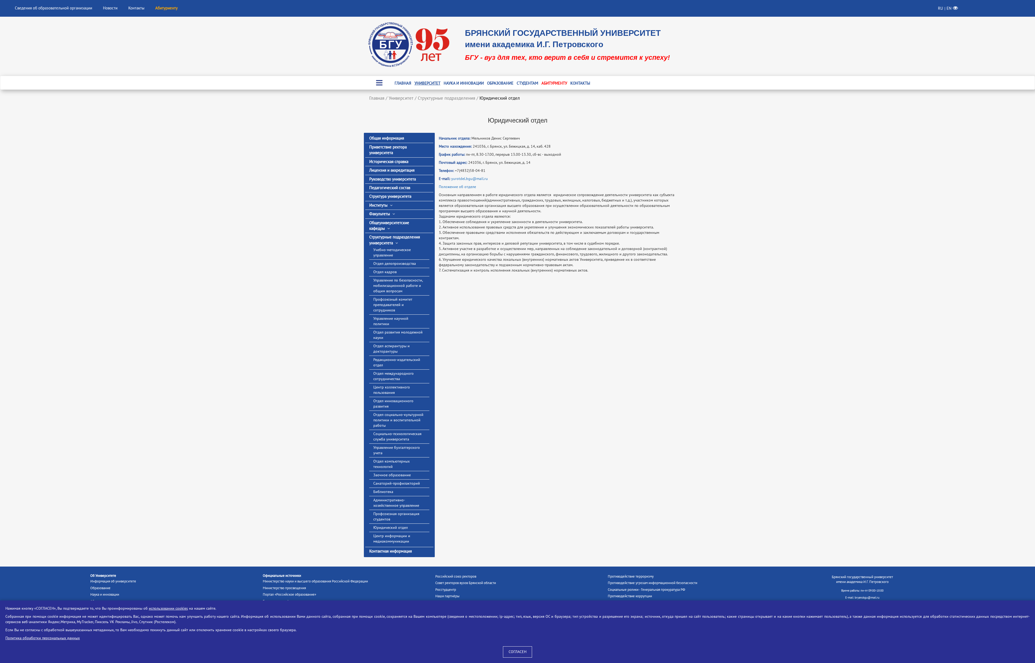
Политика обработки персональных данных (42, 638)
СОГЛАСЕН (517, 652)
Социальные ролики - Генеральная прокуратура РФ (646, 590)
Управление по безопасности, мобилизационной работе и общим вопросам (398, 285)
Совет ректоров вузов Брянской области (465, 583)
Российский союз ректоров (455, 576)
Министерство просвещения (284, 588)
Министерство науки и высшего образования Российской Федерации (315, 581)
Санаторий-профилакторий (396, 483)
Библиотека (383, 492)
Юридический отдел (390, 527)
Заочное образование (392, 475)
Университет (427, 83)
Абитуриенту (554, 83)
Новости (110, 8)
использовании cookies (168, 608)
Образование (500, 83)
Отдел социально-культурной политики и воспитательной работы (398, 420)
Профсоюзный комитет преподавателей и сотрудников (392, 305)
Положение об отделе (457, 187)
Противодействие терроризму (631, 576)
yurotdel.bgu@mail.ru (469, 178)
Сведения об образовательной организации (53, 8)
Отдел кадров (385, 272)
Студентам (527, 83)
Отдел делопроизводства (394, 263)
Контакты (136, 8)
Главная (403, 83)
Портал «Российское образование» (289, 594)
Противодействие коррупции (630, 596)
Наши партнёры (447, 596)
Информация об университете (113, 581)
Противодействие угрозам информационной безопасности (652, 583)
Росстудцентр (445, 590)
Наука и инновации (464, 83)
